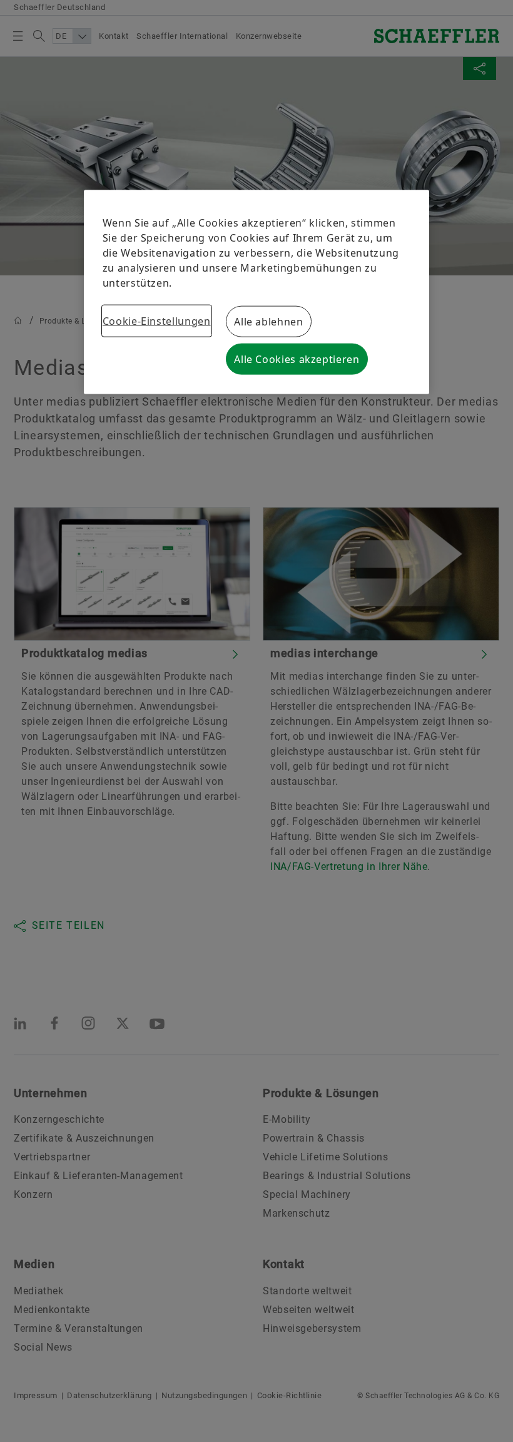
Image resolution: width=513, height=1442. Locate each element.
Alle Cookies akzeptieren (296, 359)
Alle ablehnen (268, 321)
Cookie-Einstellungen (157, 320)
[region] (257, 292)
